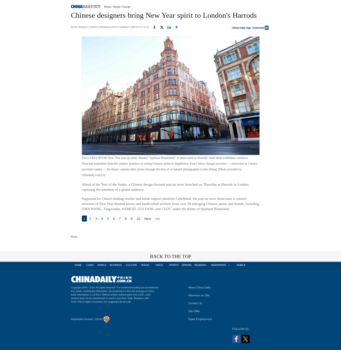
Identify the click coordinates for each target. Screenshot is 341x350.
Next (147, 219)
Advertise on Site (198, 295)
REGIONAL (200, 265)
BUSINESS (116, 265)
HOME (78, 265)
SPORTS (174, 265)
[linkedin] (167, 27)
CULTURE (131, 265)
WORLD (101, 265)
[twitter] (160, 27)
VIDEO (159, 265)
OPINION (187, 265)
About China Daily (199, 287)
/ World (116, 6)
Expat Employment (200, 319)
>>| (157, 219)
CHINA (90, 265)
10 (138, 219)
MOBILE (241, 265)
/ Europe (126, 6)
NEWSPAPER (218, 265)
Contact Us (195, 303)
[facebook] (153, 27)
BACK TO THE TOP (170, 256)
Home (107, 6)
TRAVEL (145, 265)
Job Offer (194, 311)
